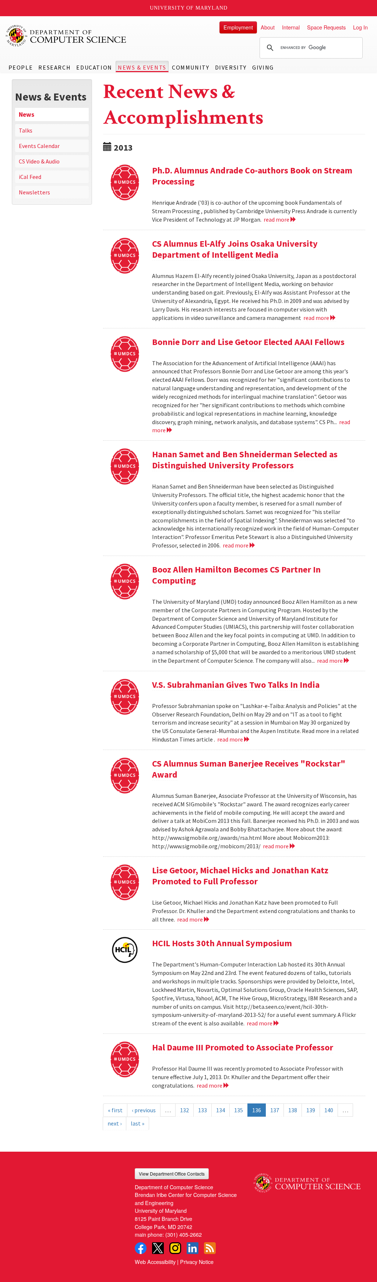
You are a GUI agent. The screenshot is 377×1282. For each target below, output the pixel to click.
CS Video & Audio (39, 161)
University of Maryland (189, 8)
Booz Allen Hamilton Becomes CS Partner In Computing (236, 575)
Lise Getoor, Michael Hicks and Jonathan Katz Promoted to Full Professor (240, 875)
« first (115, 1110)
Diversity (231, 67)
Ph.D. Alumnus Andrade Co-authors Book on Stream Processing (252, 176)
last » (137, 1123)
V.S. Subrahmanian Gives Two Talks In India (236, 684)
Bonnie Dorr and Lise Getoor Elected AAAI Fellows (248, 342)
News (26, 114)
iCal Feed (30, 176)
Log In (360, 27)
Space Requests (326, 27)
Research (54, 67)
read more (277, 219)
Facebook (141, 1248)
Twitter (158, 1248)
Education (94, 67)
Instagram (175, 1248)
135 (238, 1110)
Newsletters (34, 192)
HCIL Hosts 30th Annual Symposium (222, 943)
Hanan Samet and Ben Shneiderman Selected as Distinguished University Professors (245, 459)
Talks (25, 130)
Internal (291, 27)
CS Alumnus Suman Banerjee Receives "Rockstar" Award (248, 769)
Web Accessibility (155, 1261)
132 (184, 1110)
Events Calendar (39, 145)
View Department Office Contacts (172, 1173)
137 (274, 1110)
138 (292, 1110)
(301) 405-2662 (183, 1234)
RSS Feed (210, 1248)
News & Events (142, 67)
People (20, 67)
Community (190, 67)
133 (202, 1110)
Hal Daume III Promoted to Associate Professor (242, 1047)
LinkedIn (192, 1248)
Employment (238, 27)
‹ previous (144, 1110)
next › (114, 1123)
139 (310, 1110)
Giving (263, 67)
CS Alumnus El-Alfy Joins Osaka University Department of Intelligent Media (235, 249)
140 (328, 1110)
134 (220, 1110)
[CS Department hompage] (306, 1180)
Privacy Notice (197, 1261)
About (268, 27)
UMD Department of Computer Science (66, 35)
